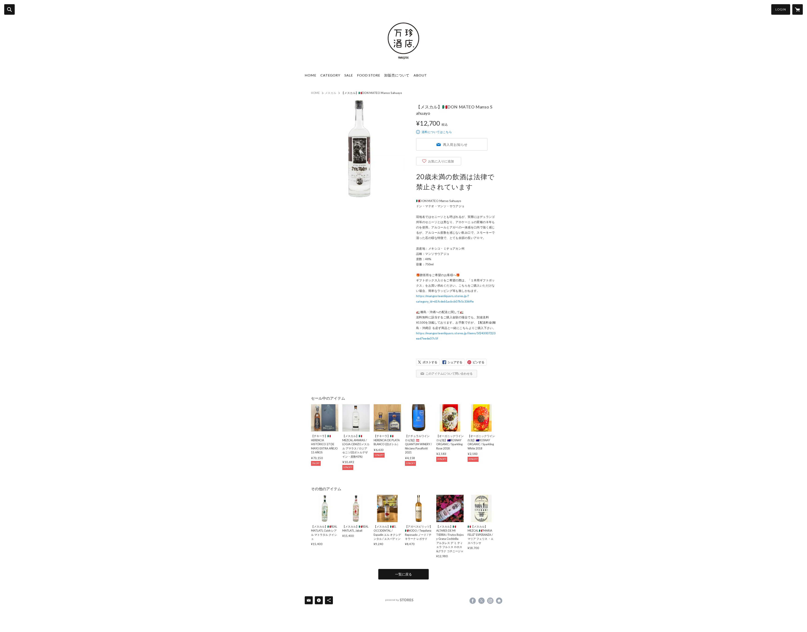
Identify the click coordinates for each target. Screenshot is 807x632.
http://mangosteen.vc (499, 601)
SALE (348, 75)
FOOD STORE (368, 75)
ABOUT (420, 75)
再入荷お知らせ (455, 144)
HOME (310, 75)
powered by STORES (399, 600)
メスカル (330, 93)
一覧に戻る (403, 574)
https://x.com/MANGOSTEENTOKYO (481, 601)
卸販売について (396, 75)
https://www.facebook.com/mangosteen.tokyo (472, 601)
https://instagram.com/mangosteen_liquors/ (490, 601)
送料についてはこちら (437, 132)
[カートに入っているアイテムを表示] (797, 9)
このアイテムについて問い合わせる (449, 373)
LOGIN (780, 9)
